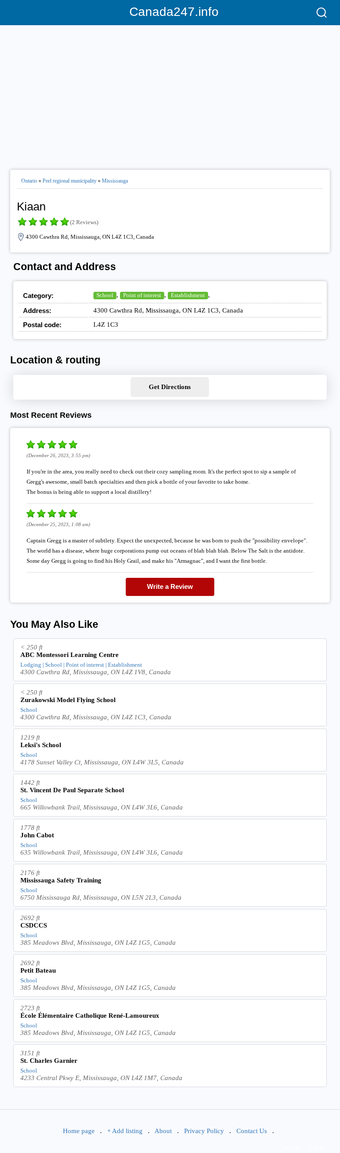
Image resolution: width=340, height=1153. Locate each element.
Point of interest (142, 295)
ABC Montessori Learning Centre (69, 654)
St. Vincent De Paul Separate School (72, 790)
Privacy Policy (204, 1130)
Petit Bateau (38, 970)
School (105, 295)
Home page (79, 1130)
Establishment (188, 295)
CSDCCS (33, 925)
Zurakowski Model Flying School (68, 699)
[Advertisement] (170, 94)
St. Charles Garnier (48, 1060)
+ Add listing (125, 1130)
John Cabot (37, 835)
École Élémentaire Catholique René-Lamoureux (89, 1015)
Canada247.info (170, 12)
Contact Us (251, 1130)
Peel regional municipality (69, 181)
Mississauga (115, 181)
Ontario (29, 181)
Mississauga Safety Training (60, 880)
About (163, 1130)
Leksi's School (40, 744)
